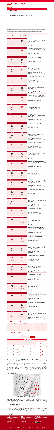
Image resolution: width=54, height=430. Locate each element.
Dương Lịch (10, 10)
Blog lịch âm (23, 424)
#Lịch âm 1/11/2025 (10, 31)
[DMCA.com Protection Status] (37, 422)
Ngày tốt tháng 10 (13, 330)
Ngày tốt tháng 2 (26, 323)
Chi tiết (45, 45)
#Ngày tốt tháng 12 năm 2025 (40, 29)
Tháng (21, 335)
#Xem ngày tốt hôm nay (18, 29)
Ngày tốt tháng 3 (40, 323)
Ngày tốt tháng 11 (26, 330)
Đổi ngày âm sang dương (11, 422)
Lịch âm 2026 (9, 424)
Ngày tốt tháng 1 (13, 323)
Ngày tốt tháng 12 (40, 330)
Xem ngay (32, 336)
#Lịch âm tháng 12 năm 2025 (31, 31)
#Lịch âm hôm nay (10, 29)
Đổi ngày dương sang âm (11, 421)
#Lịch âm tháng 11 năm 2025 (20, 31)
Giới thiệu (36, 418)
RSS (21, 422)
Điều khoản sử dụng (38, 421)
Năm (27, 335)
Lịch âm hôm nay (9, 418)
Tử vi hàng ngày (23, 418)
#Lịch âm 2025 (39, 31)
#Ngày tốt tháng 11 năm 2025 (28, 29)
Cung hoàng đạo (23, 421)
